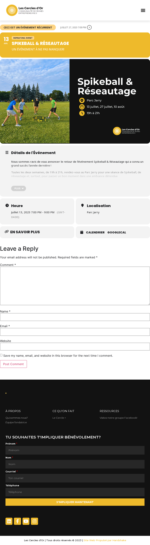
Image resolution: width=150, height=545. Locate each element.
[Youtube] (25, 521)
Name (5, 311)
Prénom (10, 444)
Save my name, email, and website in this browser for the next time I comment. (58, 355)
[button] (143, 10)
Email (5, 326)
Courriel (10, 472)
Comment (8, 264)
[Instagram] (34, 521)
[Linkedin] (8, 521)
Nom (8, 458)
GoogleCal (116, 232)
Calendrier (95, 232)
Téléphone (12, 485)
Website (5, 340)
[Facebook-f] (17, 521)
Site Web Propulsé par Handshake (105, 540)
